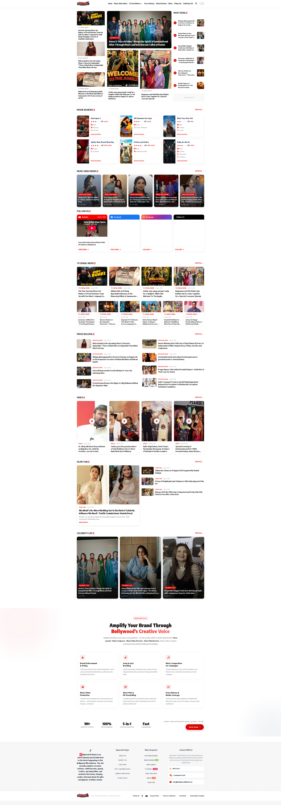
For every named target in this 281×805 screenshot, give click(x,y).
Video (170, 3)
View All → (199, 109)
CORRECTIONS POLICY (122, 773)
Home (110, 3)
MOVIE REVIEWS (149, 760)
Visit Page (115, 249)
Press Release (149, 3)
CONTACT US (122, 760)
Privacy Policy (154, 796)
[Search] (196, 3)
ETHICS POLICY (123, 778)
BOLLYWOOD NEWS (151, 756)
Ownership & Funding (197, 796)
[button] (201, 3)
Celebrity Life (188, 3)
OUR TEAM (122, 764)
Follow (146, 249)
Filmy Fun (177, 3)
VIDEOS (149, 778)
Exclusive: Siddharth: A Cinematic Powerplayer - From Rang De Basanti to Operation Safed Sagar (186, 62)
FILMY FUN (151, 782)
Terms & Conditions (169, 796)
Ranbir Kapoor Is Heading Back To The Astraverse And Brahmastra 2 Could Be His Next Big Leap (186, 87)
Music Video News (120, 3)
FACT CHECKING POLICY (122, 769)
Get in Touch (193, 727)
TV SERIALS (149, 769)
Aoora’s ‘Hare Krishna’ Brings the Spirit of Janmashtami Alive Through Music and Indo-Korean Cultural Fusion (138, 43)
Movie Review (161, 3)
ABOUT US (122, 756)
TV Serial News (134, 3)
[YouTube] (146, 795)
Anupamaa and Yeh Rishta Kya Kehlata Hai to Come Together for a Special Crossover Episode (155, 96)
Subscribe (82, 249)
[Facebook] (142, 795)
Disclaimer (182, 796)
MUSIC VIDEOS (151, 764)
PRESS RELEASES (151, 773)
